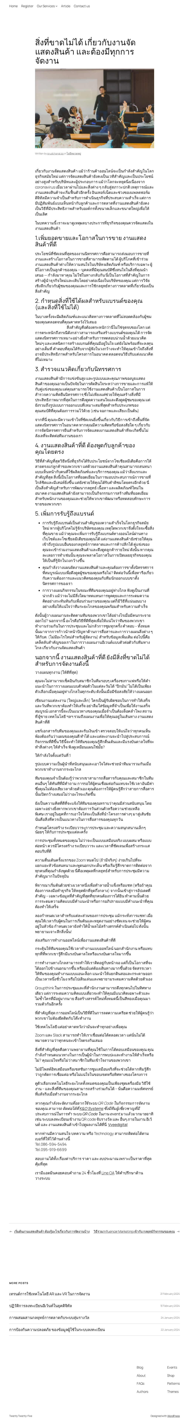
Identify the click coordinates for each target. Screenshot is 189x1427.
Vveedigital (118, 1124)
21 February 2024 (170, 1293)
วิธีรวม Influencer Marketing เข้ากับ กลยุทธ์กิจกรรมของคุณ (134, 1231)
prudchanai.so (55, 153)
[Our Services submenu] (56, 6)
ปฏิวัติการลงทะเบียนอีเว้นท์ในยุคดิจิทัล (40, 1306)
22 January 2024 (170, 1329)
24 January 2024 (170, 1317)
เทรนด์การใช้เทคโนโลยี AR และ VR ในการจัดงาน (49, 1294)
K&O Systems (91, 1108)
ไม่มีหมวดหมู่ (74, 153)
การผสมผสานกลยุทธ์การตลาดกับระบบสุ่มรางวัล (49, 1317)
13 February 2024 (170, 1305)
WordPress (173, 1416)
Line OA (108, 1172)
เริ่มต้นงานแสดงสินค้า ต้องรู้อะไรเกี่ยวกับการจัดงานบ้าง (52, 1231)
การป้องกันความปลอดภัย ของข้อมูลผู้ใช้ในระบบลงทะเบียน (57, 1329)
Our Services (46, 6)
